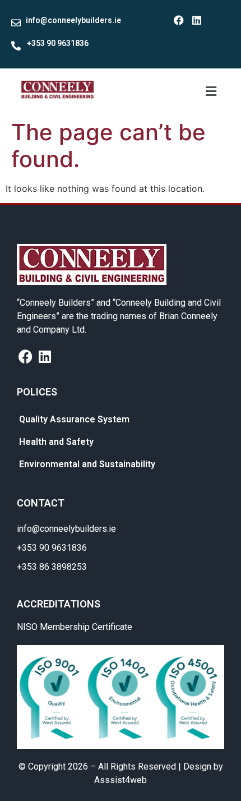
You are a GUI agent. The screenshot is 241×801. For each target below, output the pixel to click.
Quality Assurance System (74, 419)
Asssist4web (120, 780)
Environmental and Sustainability (87, 464)
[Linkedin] (197, 20)
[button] (210, 91)
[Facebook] (179, 20)
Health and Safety (56, 441)
